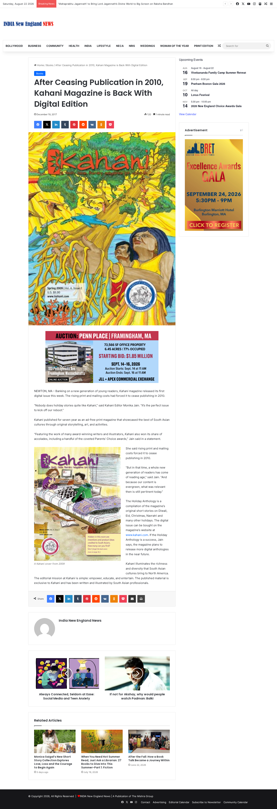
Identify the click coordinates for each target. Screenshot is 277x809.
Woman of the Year (174, 45)
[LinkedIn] (56, 124)
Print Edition (203, 45)
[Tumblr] (65, 124)
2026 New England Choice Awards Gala (216, 106)
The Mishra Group (142, 796)
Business (34, 45)
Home (40, 65)
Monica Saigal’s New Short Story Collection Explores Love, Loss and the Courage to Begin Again (53, 762)
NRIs (132, 45)
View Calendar (187, 114)
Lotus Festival (200, 95)
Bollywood (14, 45)
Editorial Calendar (179, 802)
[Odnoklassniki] (101, 124)
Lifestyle (104, 45)
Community (55, 45)
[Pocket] (110, 124)
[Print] (141, 599)
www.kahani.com (137, 535)
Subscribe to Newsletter (206, 802)
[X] (47, 124)
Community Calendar (235, 802)
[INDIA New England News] (28, 23)
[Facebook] (38, 124)
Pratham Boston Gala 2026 (208, 84)
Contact (145, 802)
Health (74, 45)
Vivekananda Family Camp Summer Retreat (218, 72)
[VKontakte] (92, 124)
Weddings (147, 45)
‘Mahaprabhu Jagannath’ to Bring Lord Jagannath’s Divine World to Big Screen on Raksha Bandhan (115, 3)
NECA (120, 45)
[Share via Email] (132, 599)
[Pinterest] (74, 124)
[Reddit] (83, 124)
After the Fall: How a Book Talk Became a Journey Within (149, 758)
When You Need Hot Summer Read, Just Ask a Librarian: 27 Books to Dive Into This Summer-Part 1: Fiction (101, 762)
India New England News (80, 620)
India (88, 45)
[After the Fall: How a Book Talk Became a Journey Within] (149, 741)
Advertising (159, 802)
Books (49, 65)
